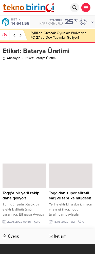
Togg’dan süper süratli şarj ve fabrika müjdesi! (70, 196)
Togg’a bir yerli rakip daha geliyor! (21, 196)
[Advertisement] (47, 111)
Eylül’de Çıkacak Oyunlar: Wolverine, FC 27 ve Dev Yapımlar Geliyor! (58, 35)
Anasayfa (13, 58)
